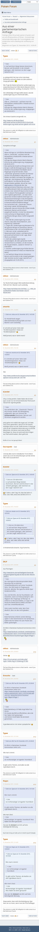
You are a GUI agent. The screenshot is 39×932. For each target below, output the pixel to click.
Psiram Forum (9, 6)
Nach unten (5, 50)
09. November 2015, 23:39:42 (10, 678)
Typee (5, 56)
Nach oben (5, 916)
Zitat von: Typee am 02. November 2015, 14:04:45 (20, 474)
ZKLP (5, 562)
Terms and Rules (17, 928)
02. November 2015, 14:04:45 (10, 59)
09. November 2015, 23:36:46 (10, 565)
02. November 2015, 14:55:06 (10, 279)
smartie (6, 306)
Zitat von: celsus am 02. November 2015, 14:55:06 (20, 314)
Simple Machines (26, 930)
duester (6, 467)
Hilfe (10, 928)
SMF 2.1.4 (11, 930)
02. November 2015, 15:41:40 (10, 348)
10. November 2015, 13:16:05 (10, 842)
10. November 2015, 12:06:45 (10, 784)
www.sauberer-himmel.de (12, 185)
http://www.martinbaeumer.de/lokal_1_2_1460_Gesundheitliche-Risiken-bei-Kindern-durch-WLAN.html (19, 290)
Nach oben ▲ (26, 928)
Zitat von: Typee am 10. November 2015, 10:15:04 (20, 789)
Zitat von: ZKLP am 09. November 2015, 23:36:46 (20, 683)
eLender (6, 392)
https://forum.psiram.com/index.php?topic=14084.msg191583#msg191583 (15, 660)
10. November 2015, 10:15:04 (10, 736)
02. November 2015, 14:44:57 (10, 141)
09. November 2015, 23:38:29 (10, 651)
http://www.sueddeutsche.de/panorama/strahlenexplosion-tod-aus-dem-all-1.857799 (19, 377)
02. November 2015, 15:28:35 (10, 310)
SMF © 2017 (18, 930)
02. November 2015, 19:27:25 (10, 395)
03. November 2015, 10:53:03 (10, 470)
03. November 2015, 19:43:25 (10, 506)
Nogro (5, 781)
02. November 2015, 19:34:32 (10, 450)
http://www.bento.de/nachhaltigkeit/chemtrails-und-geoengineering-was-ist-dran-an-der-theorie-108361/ (19, 574)
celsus (5, 138)
